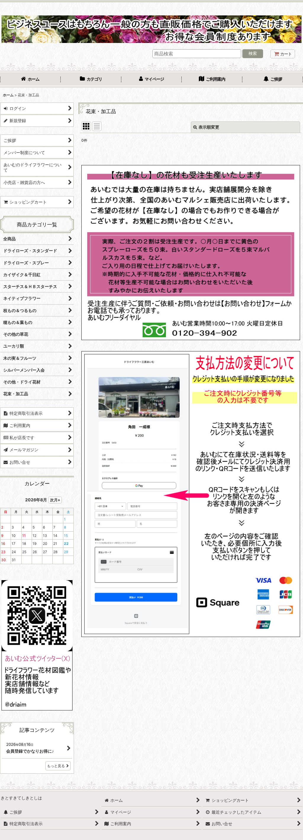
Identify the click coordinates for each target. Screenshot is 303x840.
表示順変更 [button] (209, 126)
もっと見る (56, 766)
